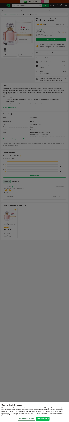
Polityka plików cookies (15, 415)
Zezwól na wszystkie (42, 418)
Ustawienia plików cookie (26, 418)
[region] (34, 412)
